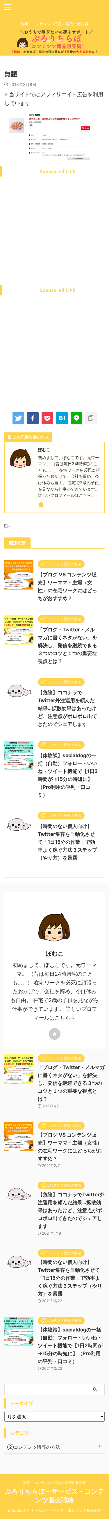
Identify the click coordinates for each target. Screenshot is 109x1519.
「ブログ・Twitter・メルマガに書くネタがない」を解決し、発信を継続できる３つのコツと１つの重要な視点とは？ (67, 645)
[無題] (62, 418)
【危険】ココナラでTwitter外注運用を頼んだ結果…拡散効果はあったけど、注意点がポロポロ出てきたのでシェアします (67, 708)
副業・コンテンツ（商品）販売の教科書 (54, 1482)
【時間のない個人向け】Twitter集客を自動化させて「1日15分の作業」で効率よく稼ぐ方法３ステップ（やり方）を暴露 (67, 842)
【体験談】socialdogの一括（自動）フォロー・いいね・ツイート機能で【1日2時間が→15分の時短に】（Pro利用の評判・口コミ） (70, 1345)
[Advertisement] (54, 238)
